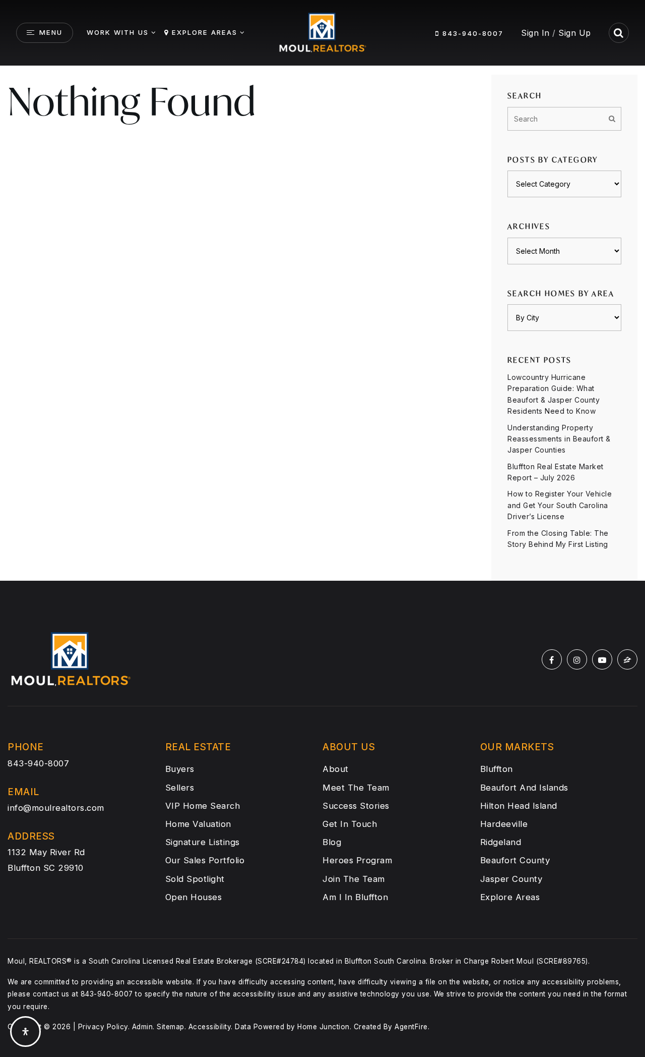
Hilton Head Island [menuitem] (518, 806)
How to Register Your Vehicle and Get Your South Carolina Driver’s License (559, 505)
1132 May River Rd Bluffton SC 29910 (46, 859)
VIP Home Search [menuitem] (202, 806)
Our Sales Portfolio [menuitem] (205, 860)
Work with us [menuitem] (118, 32)
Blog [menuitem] (331, 842)
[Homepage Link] (322, 32)
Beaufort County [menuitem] (515, 860)
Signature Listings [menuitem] (202, 842)
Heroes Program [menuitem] (357, 860)
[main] (322, 290)
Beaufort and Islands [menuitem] (524, 788)
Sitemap (170, 1027)
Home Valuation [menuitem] (198, 824)
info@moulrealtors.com (56, 808)
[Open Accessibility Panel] (25, 1031)
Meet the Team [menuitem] (356, 788)
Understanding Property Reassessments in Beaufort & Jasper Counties (559, 439)
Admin (142, 1027)
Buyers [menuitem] (180, 769)
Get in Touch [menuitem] (349, 824)
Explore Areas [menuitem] (204, 32)
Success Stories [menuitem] (356, 806)
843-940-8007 (471, 33)
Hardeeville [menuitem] (504, 824)
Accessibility (209, 1027)
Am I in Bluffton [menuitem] (355, 897)
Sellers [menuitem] (180, 788)
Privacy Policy (103, 1027)
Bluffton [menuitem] (496, 769)
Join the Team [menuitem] (353, 879)
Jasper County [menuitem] (511, 879)
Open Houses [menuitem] (193, 897)
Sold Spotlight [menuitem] (195, 879)
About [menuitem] (335, 769)
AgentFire (411, 1027)
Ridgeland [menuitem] (501, 842)
